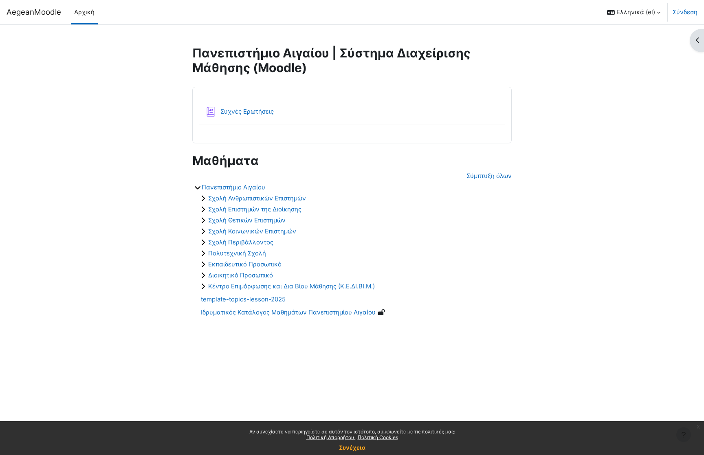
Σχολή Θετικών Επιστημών (247, 220)
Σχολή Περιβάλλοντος (240, 242)
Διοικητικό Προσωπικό (240, 275)
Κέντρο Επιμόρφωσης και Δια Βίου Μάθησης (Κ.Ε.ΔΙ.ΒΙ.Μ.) (291, 286)
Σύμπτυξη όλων (489, 176)
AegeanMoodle (34, 12)
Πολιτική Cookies (378, 437)
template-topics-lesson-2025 (243, 299)
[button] (634, 12)
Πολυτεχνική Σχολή (237, 253)
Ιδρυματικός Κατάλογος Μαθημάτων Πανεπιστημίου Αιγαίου (288, 312)
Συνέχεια (352, 447)
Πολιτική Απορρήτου (330, 437)
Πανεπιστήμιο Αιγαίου (233, 187)
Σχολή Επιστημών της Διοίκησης (254, 209)
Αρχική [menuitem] (84, 12)
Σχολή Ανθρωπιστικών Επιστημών (257, 198)
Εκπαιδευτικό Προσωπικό (245, 264)
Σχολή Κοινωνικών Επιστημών (252, 231)
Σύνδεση (685, 12)
